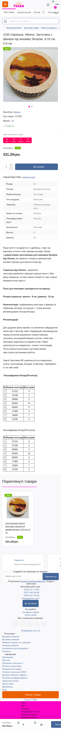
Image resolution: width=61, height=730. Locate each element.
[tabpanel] (30, 74)
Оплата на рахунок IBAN (14, 672)
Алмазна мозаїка (10, 645)
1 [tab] (29, 106)
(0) (12, 121)
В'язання (6, 651)
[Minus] (11, 168)
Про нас (6, 660)
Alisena (17, 112)
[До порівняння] (40, 724)
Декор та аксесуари (49, 28)
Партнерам (7, 657)
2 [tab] (32, 106)
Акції (4, 689)
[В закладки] (22, 724)
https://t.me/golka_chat (44, 624)
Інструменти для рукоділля (15, 648)
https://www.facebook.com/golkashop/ (16, 624)
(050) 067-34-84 (31, 595)
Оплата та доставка (11, 666)
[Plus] (11, 165)
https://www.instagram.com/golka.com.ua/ (23, 624)
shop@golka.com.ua (30, 630)
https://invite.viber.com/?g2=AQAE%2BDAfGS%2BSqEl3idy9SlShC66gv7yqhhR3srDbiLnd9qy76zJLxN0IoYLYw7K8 (37, 624)
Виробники (7, 687)
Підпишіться (51, 576)
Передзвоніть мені (30, 598)
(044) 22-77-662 (31, 589)
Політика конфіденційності (33, 581)
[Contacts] (48, 4)
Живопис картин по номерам (16, 642)
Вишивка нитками (10, 639)
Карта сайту (8, 684)
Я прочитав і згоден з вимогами (31, 582)
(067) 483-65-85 (31, 592)
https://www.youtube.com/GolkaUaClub (30, 624)
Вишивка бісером (14, 28)
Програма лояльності (12, 663)
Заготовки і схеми (31, 28)
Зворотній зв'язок (10, 681)
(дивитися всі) (28, 177)
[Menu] (5, 4)
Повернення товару (11, 669)
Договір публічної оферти (14, 675)
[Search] (5, 21)
